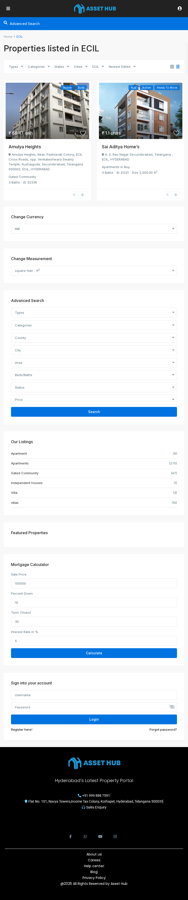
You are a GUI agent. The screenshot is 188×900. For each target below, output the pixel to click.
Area (18, 363)
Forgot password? (163, 729)
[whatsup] (85, 834)
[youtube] (100, 834)
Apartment (19, 453)
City (18, 350)
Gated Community (22, 177)
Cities (78, 67)
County (20, 338)
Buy (127, 167)
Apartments (110, 167)
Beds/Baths (23, 375)
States (59, 67)
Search (94, 412)
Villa (14, 493)
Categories (36, 67)
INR (17, 229)
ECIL (95, 67)
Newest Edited (119, 67)
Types (13, 67)
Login (94, 719)
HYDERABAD (40, 169)
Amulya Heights (25, 146)
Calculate (94, 653)
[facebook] (70, 834)
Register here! (21, 729)
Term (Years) (21, 612)
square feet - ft (27, 270)
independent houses (27, 483)
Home (8, 36)
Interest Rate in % (24, 632)
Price (19, 400)
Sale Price (18, 574)
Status (19, 387)
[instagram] (115, 834)
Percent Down (22, 593)
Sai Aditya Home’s (121, 146)
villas (15, 503)
